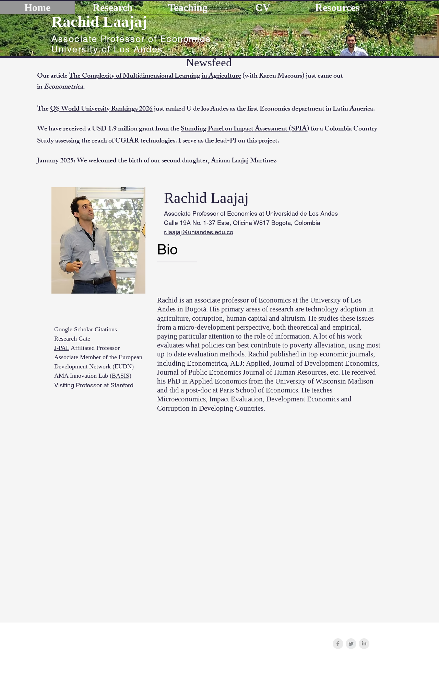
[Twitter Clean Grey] (351, 643)
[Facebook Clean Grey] (338, 643)
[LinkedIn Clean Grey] (364, 643)
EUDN (123, 366)
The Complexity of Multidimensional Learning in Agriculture (155, 76)
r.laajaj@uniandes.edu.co (198, 232)
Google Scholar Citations (85, 329)
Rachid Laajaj (99, 21)
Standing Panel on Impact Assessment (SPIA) (245, 129)
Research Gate (72, 338)
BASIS (120, 375)
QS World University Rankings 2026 (101, 109)
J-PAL (61, 347)
